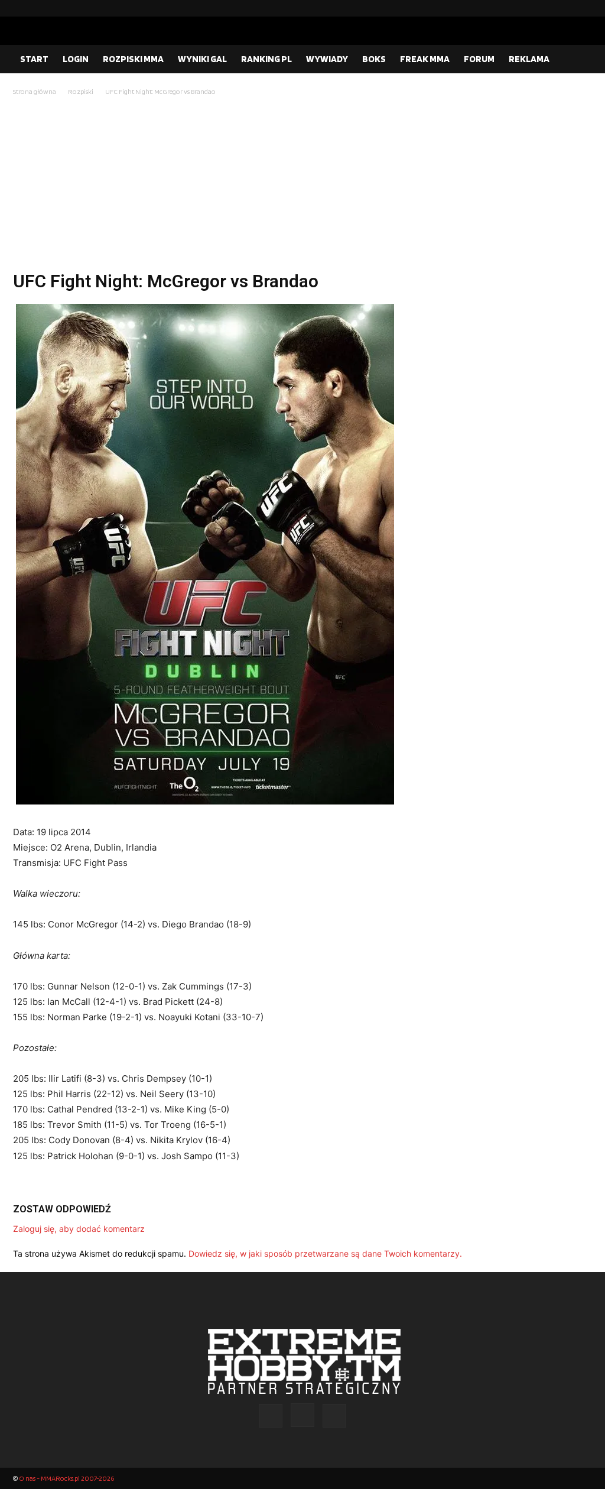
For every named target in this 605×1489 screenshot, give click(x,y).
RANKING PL (266, 58)
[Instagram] (564, 8)
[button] (578, 59)
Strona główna (34, 91)
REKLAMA (529, 58)
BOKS (374, 58)
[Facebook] (545, 8)
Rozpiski (80, 91)
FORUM (479, 58)
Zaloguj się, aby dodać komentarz (79, 1229)
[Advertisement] (302, 187)
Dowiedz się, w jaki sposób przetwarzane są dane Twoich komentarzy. (325, 1253)
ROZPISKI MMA (133, 58)
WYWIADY (327, 58)
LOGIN (76, 58)
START (34, 58)
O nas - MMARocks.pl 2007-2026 (66, 1478)
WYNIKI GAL (202, 58)
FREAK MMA (425, 58)
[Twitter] (583, 8)
